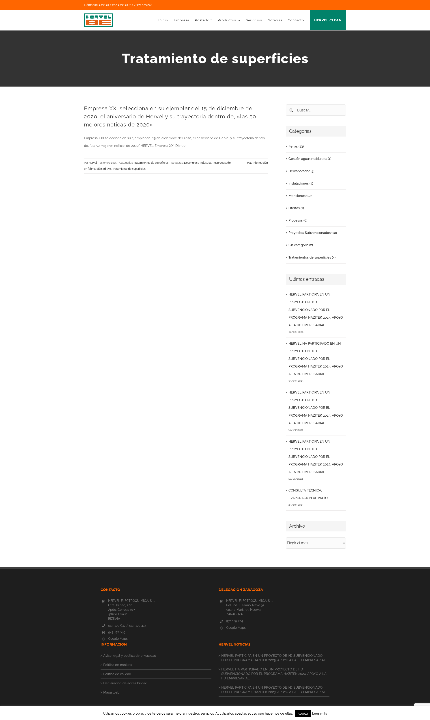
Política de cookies (117, 665)
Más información (257, 162)
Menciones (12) (300, 196)
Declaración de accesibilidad (125, 683)
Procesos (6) (297, 220)
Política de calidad (117, 674)
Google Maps (118, 638)
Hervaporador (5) (301, 171)
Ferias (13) (296, 146)
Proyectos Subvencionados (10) (312, 233)
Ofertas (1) (296, 208)
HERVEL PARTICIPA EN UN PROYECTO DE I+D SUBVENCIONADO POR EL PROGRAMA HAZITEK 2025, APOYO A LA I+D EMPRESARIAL (315, 309)
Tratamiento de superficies (129, 168)
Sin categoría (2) (300, 245)
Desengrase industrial (197, 162)
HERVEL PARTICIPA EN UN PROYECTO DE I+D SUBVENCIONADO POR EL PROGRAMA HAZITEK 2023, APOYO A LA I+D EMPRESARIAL (315, 407)
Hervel (93, 162)
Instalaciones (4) (300, 183)
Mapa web (111, 692)
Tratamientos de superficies (151, 162)
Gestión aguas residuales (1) (309, 159)
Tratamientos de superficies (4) (311, 257)
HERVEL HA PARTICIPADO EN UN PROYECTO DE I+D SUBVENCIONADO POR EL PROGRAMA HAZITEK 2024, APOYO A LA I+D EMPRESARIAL (315, 359)
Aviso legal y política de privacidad (129, 656)
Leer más (319, 713)
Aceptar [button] (303, 713)
